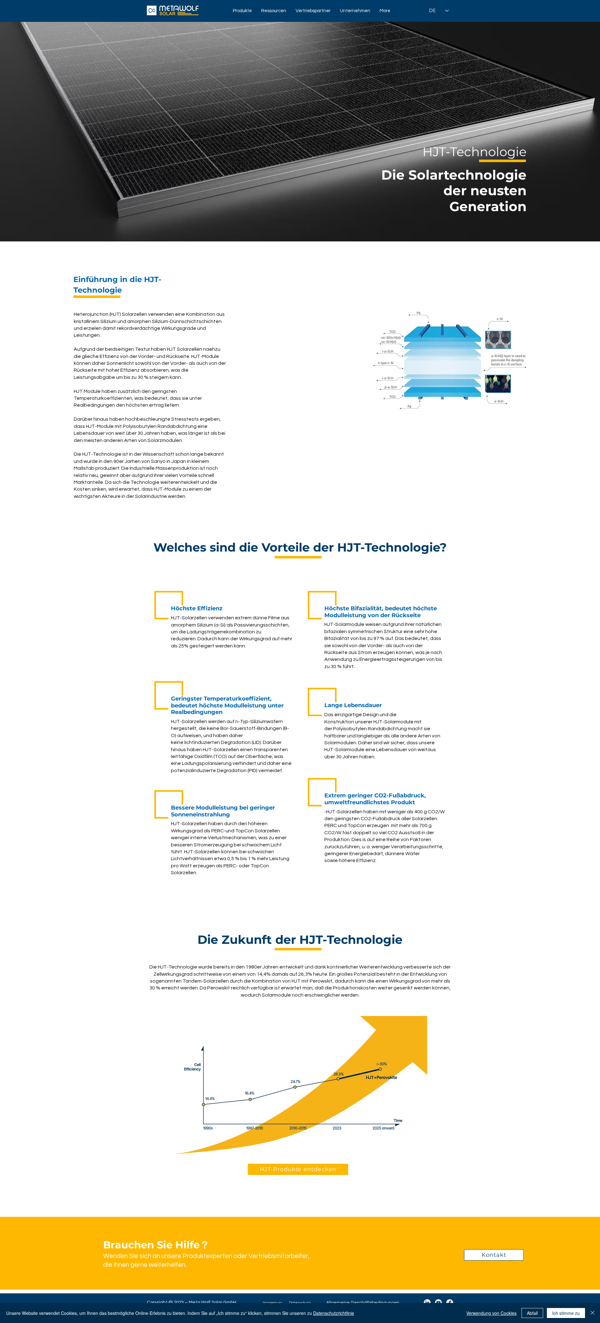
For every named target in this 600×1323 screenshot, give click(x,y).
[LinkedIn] (427, 1302)
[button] (242, 11)
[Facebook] (449, 1302)
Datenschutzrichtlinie (333, 1313)
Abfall (532, 1313)
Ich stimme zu (566, 1313)
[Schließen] (592, 1313)
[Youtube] (438, 1302)
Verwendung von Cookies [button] (491, 1313)
